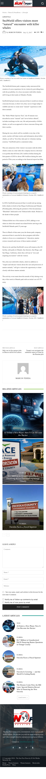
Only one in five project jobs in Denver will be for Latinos (11, 351)
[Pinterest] (26, 747)
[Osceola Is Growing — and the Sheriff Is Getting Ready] (8, 672)
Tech (23, 429)
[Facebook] (13, 747)
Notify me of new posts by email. (17, 602)
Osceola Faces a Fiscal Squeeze (23, 527)
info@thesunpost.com (27, 742)
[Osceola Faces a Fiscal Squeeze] (23, 507)
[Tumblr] (32, 747)
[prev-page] (4, 534)
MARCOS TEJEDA (15, 32)
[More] (31, 40)
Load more (22, 697)
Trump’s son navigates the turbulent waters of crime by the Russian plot (34, 352)
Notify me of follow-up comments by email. (21, 599)
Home (4, 12)
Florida (22, 473)
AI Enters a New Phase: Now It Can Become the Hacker (23, 433)
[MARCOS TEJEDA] (4, 32)
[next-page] (7, 534)
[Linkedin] (19, 747)
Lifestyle (25, 12)
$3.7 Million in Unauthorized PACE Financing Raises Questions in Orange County (23, 478)
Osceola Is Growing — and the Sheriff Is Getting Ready (28, 673)
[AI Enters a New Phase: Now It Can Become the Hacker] (23, 415)
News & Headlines (14, 12)
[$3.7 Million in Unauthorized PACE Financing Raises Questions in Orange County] (23, 461)
